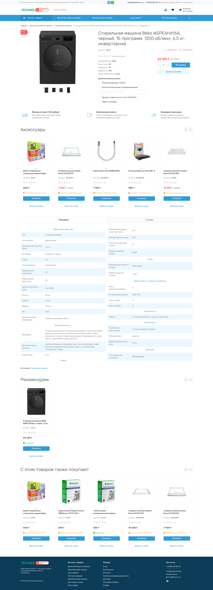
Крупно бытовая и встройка (68, 18)
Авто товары (73, 585)
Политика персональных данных (32, 581)
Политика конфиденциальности (57, 2)
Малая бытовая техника (102, 18)
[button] (73, 90)
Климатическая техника (77, 579)
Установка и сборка (111, 582)
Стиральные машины (63, 26)
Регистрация (187, 2)
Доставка (75, 2)
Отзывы (106, 585)
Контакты (40, 2)
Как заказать (30, 2)
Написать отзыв (118, 56)
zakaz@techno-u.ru (135, 2)
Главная (24, 26)
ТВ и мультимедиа (169, 18)
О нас (21, 2)
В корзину (181, 65)
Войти (178, 2)
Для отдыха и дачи (75, 582)
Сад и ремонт (136, 18)
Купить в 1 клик (173, 72)
